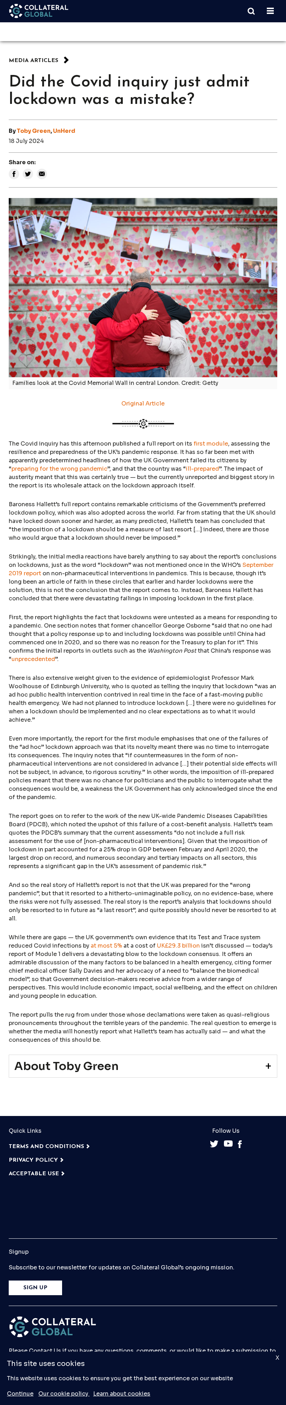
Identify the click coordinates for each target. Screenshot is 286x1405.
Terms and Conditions (46, 1146)
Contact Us (45, 1350)
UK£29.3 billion (178, 945)
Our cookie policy (64, 1393)
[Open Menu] (270, 11)
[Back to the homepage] (39, 11)
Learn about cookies (121, 1393)
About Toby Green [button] (66, 1066)
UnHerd (64, 131)
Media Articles (33, 60)
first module (211, 443)
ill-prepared (202, 468)
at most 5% (106, 945)
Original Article (143, 403)
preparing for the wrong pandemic (59, 468)
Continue (20, 1393)
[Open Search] (255, 11)
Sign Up (35, 1288)
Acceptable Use (34, 1174)
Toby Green (34, 131)
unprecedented (33, 659)
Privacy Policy (33, 1160)
